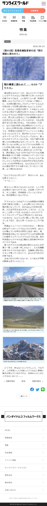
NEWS (4, 21)
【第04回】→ (37, 381)
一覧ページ (23, 396)
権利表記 (8, 482)
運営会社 (8, 475)
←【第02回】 (9, 381)
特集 (23, 21)
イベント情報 (42, 21)
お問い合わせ (10, 490)
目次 (24, 381)
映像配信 (14, 21)
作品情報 (33, 21)
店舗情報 (34, 10)
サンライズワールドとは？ (16, 467)
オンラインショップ (12, 10)
